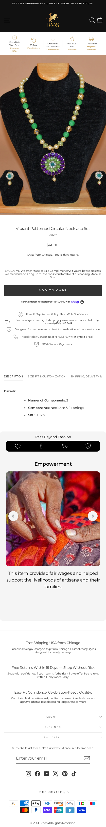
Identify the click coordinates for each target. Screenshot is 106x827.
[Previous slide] (13, 516)
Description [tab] (13, 376)
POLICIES (52, 737)
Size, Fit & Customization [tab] (47, 376)
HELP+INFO (51, 727)
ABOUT (51, 716)
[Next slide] (93, 516)
